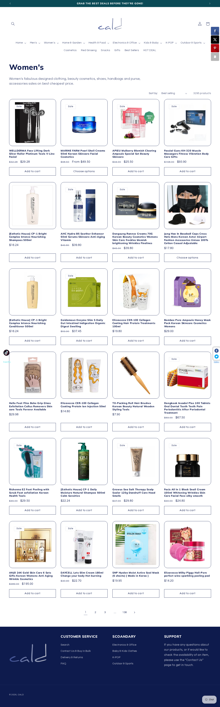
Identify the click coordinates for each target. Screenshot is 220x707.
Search (65, 645)
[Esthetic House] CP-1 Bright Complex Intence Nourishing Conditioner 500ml (28, 323)
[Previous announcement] (10, 3)
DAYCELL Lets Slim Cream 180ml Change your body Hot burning (82, 574)
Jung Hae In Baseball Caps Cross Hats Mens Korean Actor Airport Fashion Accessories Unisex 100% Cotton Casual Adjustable (186, 238)
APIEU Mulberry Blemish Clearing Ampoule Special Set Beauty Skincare (134, 154)
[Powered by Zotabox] (215, 57)
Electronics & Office (124, 645)
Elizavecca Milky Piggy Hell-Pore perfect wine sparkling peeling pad (187, 574)
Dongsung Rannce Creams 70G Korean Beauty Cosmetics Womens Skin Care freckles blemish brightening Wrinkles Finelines (135, 238)
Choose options (84, 171)
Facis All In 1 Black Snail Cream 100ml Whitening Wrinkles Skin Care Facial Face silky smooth (184, 492)
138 (124, 612)
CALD (21, 695)
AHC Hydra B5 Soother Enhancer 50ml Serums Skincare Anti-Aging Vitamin (83, 237)
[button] (13, 24)
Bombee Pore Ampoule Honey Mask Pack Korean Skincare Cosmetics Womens (187, 323)
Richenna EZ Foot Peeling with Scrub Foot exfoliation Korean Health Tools (29, 492)
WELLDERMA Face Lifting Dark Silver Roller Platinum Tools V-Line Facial (32, 154)
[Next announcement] (210, 3)
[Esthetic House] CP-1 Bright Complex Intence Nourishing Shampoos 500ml (28, 237)
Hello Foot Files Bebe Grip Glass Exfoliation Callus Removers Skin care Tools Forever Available (30, 406)
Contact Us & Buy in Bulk (76, 651)
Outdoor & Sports (122, 663)
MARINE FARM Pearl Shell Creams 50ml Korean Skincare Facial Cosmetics (83, 154)
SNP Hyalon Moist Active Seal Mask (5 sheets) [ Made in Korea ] (135, 574)
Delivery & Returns (72, 657)
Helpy (216, 362)
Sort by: (153, 93)
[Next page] (134, 612)
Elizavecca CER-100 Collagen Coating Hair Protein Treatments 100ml (133, 323)
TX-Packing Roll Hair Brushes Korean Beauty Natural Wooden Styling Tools (133, 406)
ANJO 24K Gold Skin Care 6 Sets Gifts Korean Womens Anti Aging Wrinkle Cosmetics (31, 576)
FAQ (63, 663)
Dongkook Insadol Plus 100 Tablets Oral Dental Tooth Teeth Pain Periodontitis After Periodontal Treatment (187, 408)
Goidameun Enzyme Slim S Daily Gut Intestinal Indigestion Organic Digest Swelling (83, 323)
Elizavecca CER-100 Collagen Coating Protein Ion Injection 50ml (83, 405)
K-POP (116, 657)
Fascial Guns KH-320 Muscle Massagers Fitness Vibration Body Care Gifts (186, 154)
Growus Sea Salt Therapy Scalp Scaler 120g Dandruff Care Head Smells (133, 492)
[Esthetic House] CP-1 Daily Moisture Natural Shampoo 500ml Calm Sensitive (83, 492)
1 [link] (85, 612)
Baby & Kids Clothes (124, 651)
